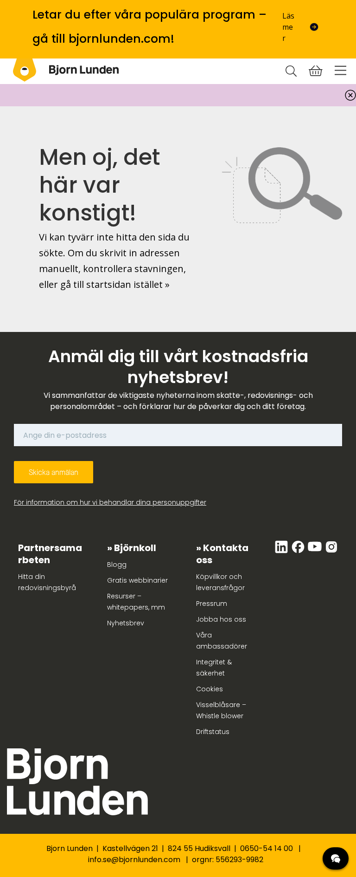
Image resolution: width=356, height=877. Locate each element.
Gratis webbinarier (137, 580)
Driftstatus (212, 731)
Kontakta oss (222, 553)
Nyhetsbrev (125, 623)
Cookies (209, 689)
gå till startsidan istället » (115, 284)
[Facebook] (299, 551)
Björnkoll (135, 547)
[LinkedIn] (282, 551)
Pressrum (211, 603)
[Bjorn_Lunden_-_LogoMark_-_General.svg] (24, 70)
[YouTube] (315, 551)
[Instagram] (331, 551)
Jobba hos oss (221, 619)
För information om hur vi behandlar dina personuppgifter (110, 502)
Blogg (117, 564)
